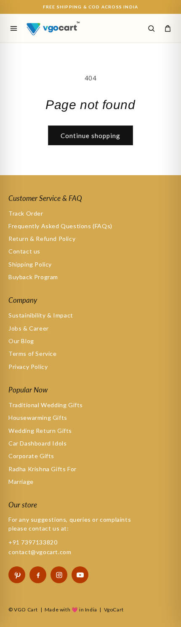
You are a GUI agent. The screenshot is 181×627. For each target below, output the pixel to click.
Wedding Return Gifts (40, 430)
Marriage (21, 481)
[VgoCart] (62, 28)
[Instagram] (59, 574)
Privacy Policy (28, 366)
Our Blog (21, 340)
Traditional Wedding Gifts (45, 404)
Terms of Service (32, 353)
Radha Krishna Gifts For (42, 468)
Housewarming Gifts (37, 417)
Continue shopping (90, 135)
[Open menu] (13, 28)
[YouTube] (80, 574)
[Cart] (167, 28)
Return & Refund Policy (41, 238)
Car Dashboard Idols (37, 443)
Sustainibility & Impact (40, 315)
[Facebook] (37, 574)
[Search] (151, 28)
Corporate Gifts (31, 455)
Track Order (25, 213)
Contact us (24, 251)
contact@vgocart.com (39, 551)
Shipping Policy (30, 264)
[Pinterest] (16, 574)
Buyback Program (33, 276)
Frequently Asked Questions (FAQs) (60, 225)
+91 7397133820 (32, 542)
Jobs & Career (28, 328)
